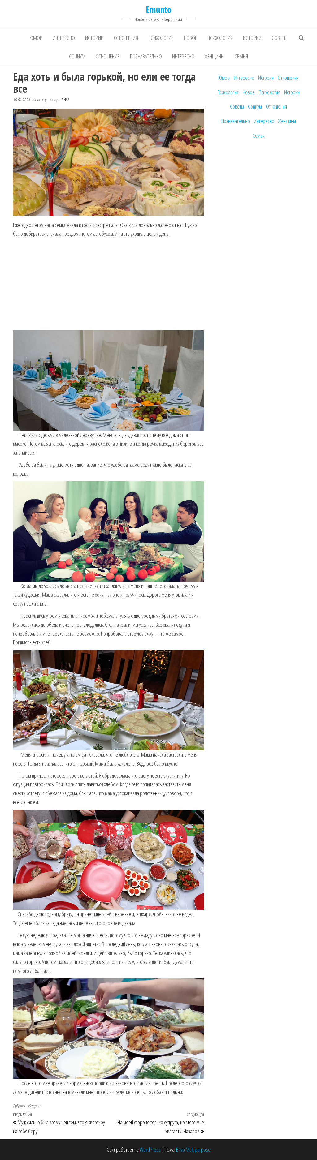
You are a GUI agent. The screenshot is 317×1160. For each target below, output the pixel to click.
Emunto (159, 9)
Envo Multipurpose (193, 1149)
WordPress (150, 1149)
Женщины (214, 56)
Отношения (126, 37)
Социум (77, 56)
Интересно (64, 37)
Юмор (35, 37)
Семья (241, 56)
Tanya (64, 100)
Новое (190, 37)
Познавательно (146, 56)
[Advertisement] (108, 284)
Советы (280, 37)
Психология (161, 37)
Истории (94, 37)
